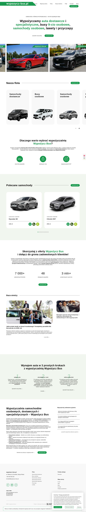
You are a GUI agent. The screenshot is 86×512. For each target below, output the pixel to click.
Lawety (33, 484)
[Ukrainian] (84, 158)
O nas (35, 3)
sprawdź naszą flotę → (17, 388)
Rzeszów (60, 474)
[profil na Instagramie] (16, 484)
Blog (77, 3)
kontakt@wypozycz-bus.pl (12, 478)
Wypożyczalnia (43, 3)
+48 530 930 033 (10, 476)
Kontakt (71, 3)
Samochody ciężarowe (37, 481)
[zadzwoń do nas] (33, 224)
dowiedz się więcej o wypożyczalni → (26, 452)
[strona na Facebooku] (7, 484)
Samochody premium (36, 479)
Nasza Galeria (58, 3)
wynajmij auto (74, 6)
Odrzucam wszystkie (69, 507)
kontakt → (43, 391)
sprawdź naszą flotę (37, 35)
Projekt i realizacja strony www (40, 504)
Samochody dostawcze (37, 474)
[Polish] (84, 155)
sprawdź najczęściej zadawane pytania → (70, 431)
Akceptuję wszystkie (57, 507)
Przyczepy (34, 483)
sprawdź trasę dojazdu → (69, 389)
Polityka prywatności (62, 488)
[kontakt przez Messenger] (12, 484)
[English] (84, 156)
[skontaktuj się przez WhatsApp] (30, 224)
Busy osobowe (35, 476)
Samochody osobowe (36, 477)
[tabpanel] (24, 210)
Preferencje (79, 507)
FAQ (66, 3)
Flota (51, 3)
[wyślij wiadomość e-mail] (37, 224)
